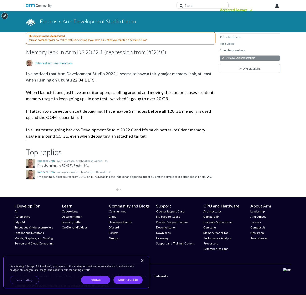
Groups (114, 238)
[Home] (39, 5)
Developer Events (120, 222)
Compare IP (211, 216)
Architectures (212, 211)
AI (16, 211)
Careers (255, 222)
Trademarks (160, 276)
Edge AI (20, 222)
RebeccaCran (43, 63)
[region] (76, 272)
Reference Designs (215, 249)
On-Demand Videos (75, 227)
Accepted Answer (234, 10)
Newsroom (257, 233)
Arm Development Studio (240, 57)
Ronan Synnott (94, 160)
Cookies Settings (24, 280)
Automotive (22, 216)
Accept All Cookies (128, 279)
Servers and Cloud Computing (34, 243)
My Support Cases (168, 216)
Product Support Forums (172, 222)
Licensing (162, 238)
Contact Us (257, 227)
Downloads (163, 233)
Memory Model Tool (216, 233)
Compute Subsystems (217, 222)
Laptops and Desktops (29, 233)
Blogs (112, 216)
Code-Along (70, 211)
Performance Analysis (217, 238)
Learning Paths (71, 222)
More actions (250, 68)
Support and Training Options (175, 243)
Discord (114, 227)
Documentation (72, 216)
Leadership (257, 211)
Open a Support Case (170, 211)
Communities (117, 211)
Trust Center (259, 238)
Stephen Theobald (96, 172)
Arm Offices (258, 216)
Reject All (96, 279)
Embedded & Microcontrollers (34, 227)
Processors (210, 243)
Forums (113, 233)
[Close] (142, 260)
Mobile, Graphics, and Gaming (34, 238)
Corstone (209, 227)
